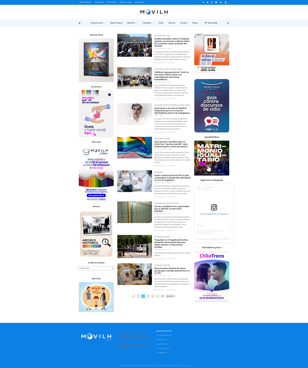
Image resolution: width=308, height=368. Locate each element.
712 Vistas (170, 98)
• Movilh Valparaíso (85, 2)
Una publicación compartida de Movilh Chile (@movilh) (217, 239)
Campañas (147, 23)
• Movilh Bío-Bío (111, 2)
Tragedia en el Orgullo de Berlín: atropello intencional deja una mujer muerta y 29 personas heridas (171, 243)
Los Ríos (166, 69)
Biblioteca (131, 23)
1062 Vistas (171, 197)
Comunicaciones (160, 48)
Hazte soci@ (211, 23)
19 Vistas (170, 63)
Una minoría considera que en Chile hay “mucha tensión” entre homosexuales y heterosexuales (171, 144)
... (133, 296)
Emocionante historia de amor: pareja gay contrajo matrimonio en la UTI (172, 270)
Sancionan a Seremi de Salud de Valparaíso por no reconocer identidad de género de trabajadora (172, 110)
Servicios (171, 23)
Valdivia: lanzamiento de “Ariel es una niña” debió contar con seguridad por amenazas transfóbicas (171, 76)
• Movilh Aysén (139, 2)
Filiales (194, 23)
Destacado (158, 36)
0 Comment (159, 63)
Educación (167, 203)
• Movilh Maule (99, 2)
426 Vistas (170, 230)
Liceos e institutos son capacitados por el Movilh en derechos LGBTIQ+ (171, 208)
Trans (179, 69)
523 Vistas (170, 166)
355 (162, 296)
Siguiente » (170, 296)
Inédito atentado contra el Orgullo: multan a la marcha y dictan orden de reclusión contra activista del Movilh (171, 42)
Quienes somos (97, 23)
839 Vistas (170, 132)
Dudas (161, 23)
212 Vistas (170, 290)
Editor (156, 115)
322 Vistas (170, 259)
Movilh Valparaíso (170, 105)
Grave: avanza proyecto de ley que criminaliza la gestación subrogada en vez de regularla (172, 177)
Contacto (183, 23)
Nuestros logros (116, 23)
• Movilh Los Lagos (125, 2)
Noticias (166, 36)
